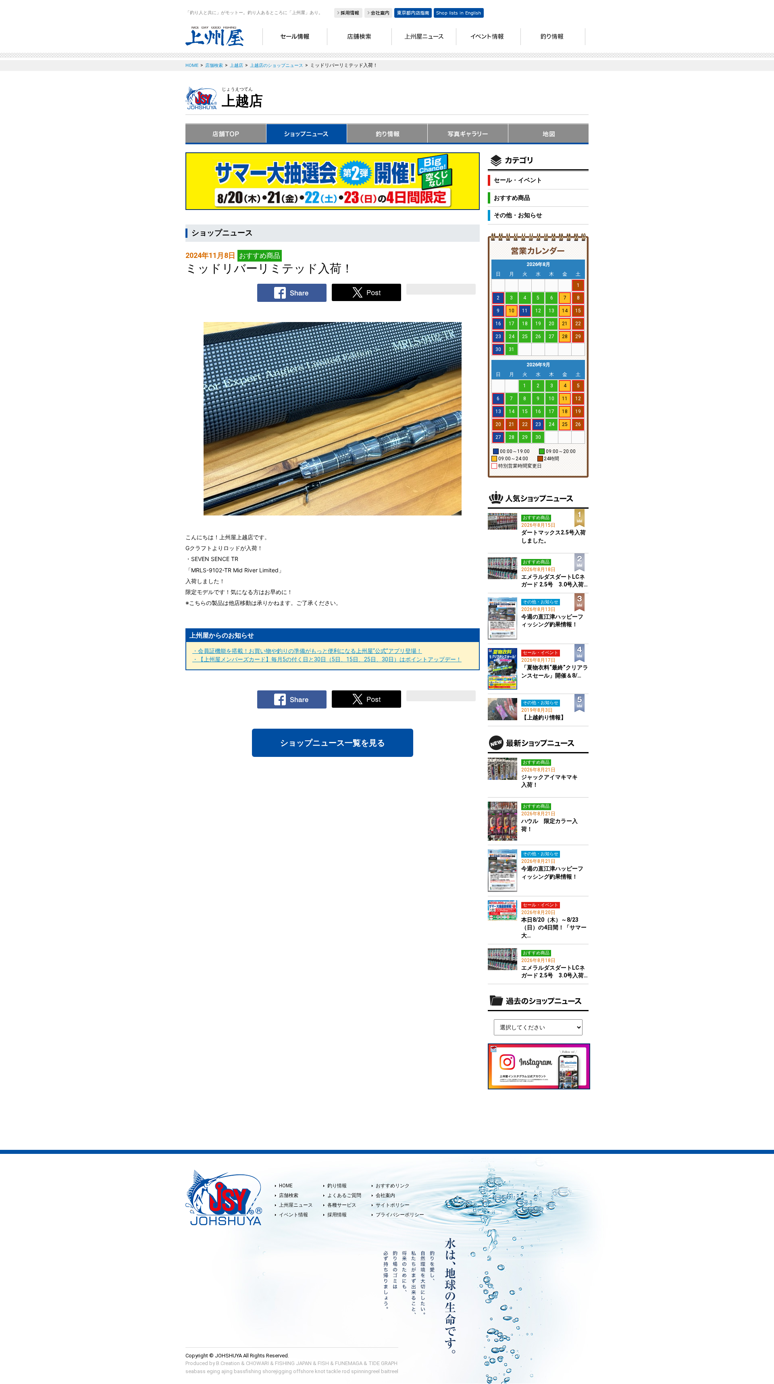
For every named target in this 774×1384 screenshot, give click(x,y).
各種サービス (341, 1205)
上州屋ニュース (296, 1205)
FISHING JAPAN (293, 1363)
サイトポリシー (393, 1205)
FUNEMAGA (348, 1363)
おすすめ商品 (512, 198)
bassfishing (247, 1371)
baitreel (389, 1371)
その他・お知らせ (518, 215)
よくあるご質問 (344, 1195)
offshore (303, 1371)
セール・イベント (518, 180)
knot (320, 1371)
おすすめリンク (393, 1186)
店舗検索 (288, 1195)
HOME (286, 1186)
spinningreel (365, 1371)
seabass (195, 1371)
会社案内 (385, 1195)
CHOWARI (257, 1363)
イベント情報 (293, 1215)
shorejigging (277, 1371)
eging (213, 1371)
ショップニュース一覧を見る (332, 743)
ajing (227, 1371)
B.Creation (228, 1363)
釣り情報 (337, 1186)
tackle (334, 1371)
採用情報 (337, 1215)
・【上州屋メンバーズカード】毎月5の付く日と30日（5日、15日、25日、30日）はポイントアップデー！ (327, 659)
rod (346, 1371)
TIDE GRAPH (382, 1363)
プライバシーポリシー (400, 1215)
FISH (323, 1363)
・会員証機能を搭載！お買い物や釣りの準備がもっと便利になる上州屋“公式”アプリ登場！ (307, 651)
